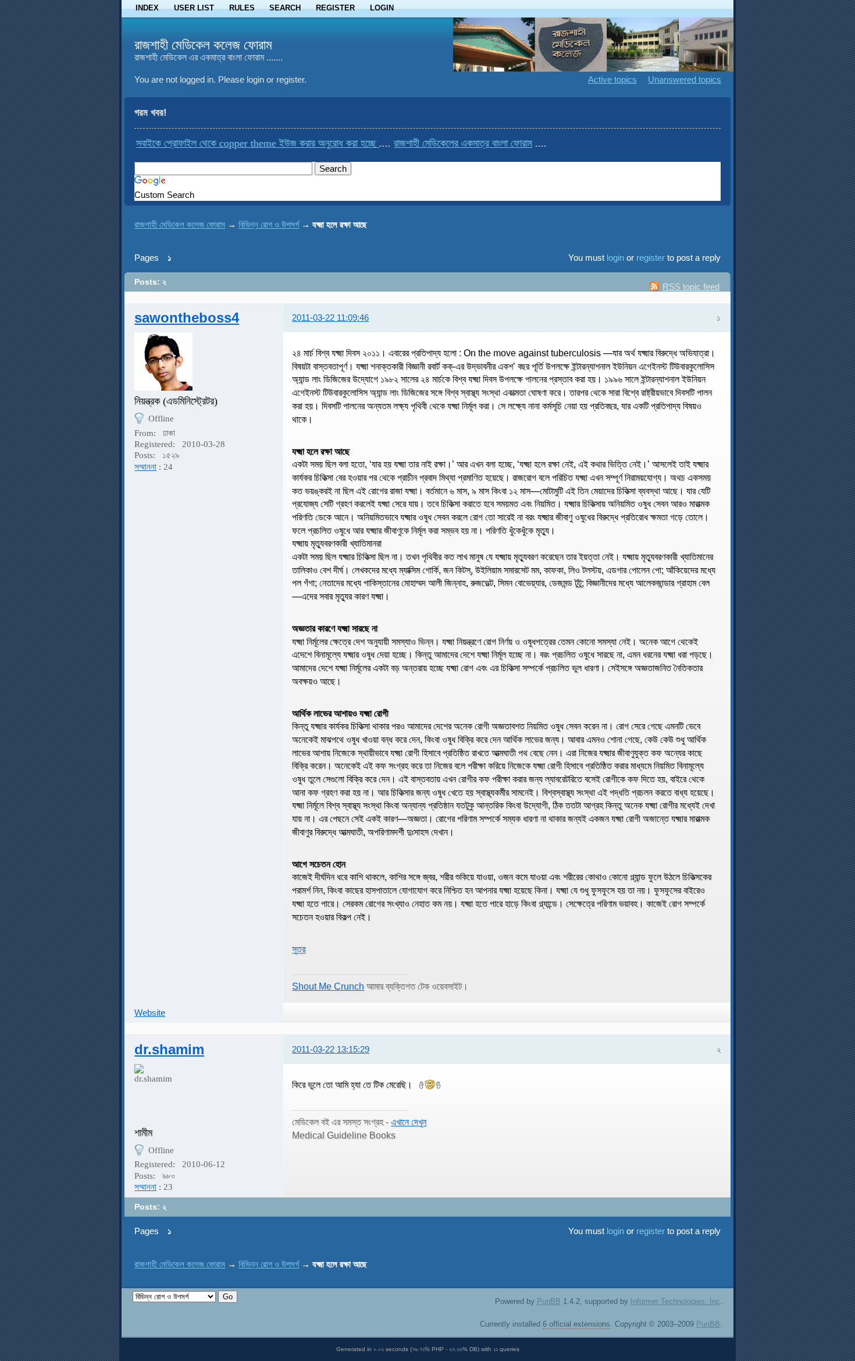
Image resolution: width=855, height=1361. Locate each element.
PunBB (549, 1301)
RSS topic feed (690, 287)
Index (147, 7)
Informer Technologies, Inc (675, 1301)
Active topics (612, 79)
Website (149, 1013)
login (615, 258)
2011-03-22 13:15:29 (330, 1049)
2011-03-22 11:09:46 (330, 317)
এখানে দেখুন (408, 1122)
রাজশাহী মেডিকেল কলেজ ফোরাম (203, 44)
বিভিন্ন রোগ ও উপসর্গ (268, 224)
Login (382, 7)
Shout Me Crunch (328, 986)
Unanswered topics (684, 79)
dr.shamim (169, 1049)
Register (335, 7)
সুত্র (298, 949)
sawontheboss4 (186, 317)
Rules (242, 7)
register (650, 258)
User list (194, 7)
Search (285, 7)
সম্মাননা (145, 467)
